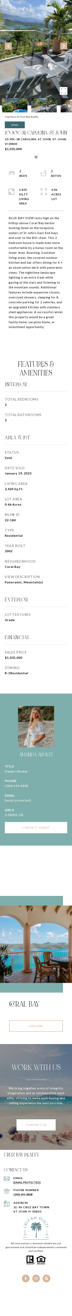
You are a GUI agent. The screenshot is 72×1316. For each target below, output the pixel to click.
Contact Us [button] (36, 1124)
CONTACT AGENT (36, 827)
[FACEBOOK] (26, 1278)
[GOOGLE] (46, 1278)
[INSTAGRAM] (36, 1278)
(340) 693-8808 (16, 786)
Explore (36, 1026)
